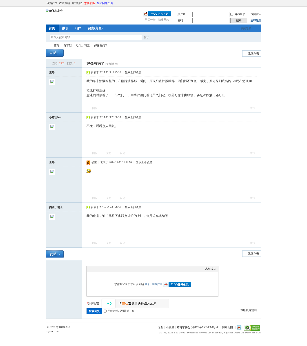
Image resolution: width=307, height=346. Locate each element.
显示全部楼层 (133, 72)
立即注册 (256, 20)
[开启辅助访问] (255, 3)
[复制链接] (111, 63)
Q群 (78, 28)
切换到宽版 (258, 3)
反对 (122, 153)
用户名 (181, 14)
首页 (52, 28)
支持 (109, 153)
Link (106, 269)
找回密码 (256, 14)
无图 (160, 327)
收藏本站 (64, 3)
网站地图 (77, 3)
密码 (180, 20)
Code (117, 269)
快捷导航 (245, 28)
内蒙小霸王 (56, 207)
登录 (147, 284)
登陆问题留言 (105, 3)
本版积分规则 (248, 310)
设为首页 (52, 3)
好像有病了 (101, 45)
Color (94, 269)
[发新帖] (55, 53)
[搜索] (159, 37)
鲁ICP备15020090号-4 (205, 327)
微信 (65, 28)
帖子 (146, 37)
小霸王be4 (55, 117)
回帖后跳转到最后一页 (121, 311)
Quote (111, 269)
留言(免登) (95, 28)
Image (100, 269)
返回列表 (253, 53)
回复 (95, 108)
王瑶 (52, 72)
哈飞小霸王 (83, 45)
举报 (252, 108)
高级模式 (210, 268)
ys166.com (53, 331)
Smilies (122, 269)
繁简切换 (89, 3)
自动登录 (239, 14)
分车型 (68, 45)
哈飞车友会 (47, 45)
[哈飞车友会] (54, 10)
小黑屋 (170, 327)
